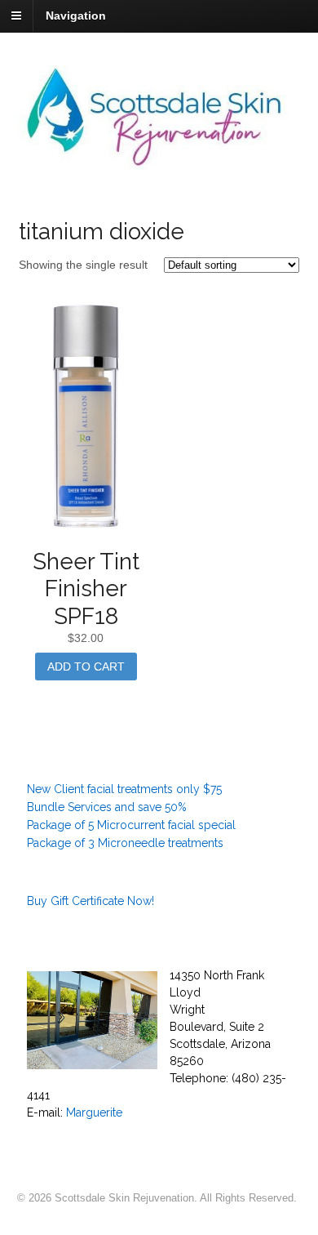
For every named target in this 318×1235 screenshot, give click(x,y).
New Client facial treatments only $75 (124, 789)
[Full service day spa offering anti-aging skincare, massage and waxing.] (159, 160)
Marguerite (94, 1112)
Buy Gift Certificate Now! (90, 900)
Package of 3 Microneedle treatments (125, 842)
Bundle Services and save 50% (107, 807)
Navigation (76, 15)
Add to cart (86, 666)
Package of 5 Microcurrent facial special (131, 825)
